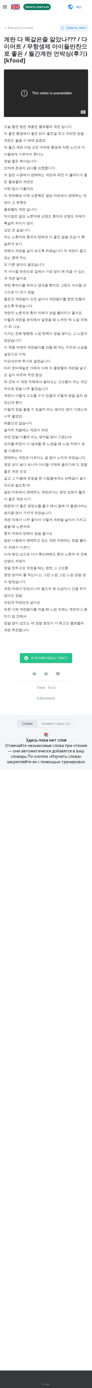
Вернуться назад (20, 27)
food (52, 687)
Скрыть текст (76, 28)
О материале (46, 698)
